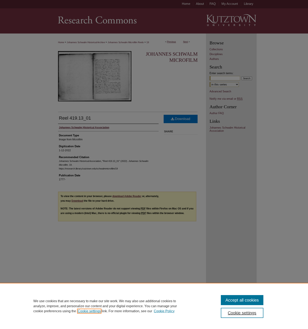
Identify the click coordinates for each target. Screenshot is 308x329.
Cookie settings (89, 311)
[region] (154, 306)
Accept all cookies (242, 300)
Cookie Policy (164, 311)
